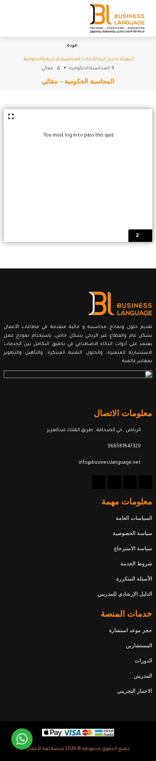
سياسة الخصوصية (132, 533)
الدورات (143, 660)
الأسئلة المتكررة (134, 579)
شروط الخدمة (136, 563)
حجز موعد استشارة (130, 630)
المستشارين (139, 645)
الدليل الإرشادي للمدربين (125, 594)
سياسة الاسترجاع (133, 548)
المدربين (143, 676)
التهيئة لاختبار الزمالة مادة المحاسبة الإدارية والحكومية (79, 59)
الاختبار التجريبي (134, 691)
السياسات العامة (134, 518)
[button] (14, 18)
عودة (72, 45)
